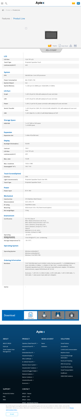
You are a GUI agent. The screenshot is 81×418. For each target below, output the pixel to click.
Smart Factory (65, 343)
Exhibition (44, 346)
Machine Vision (65, 352)
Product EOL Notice (8, 393)
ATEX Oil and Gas (66, 364)
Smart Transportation (67, 370)
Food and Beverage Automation (67, 356)
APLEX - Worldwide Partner (30, 402)
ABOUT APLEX (7, 343)
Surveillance (64, 346)
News (43, 343)
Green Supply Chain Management (9, 350)
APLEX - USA (26, 396)
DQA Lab (5, 346)
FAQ (4, 396)
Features (6, 19)
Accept (12, 414)
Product (8, 10)
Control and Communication (69, 349)
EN (78, 3)
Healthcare (64, 373)
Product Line (16, 10)
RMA (4, 399)
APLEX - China (26, 399)
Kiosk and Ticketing (66, 360)
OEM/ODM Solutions (67, 376)
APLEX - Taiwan (26, 393)
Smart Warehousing (66, 367)
